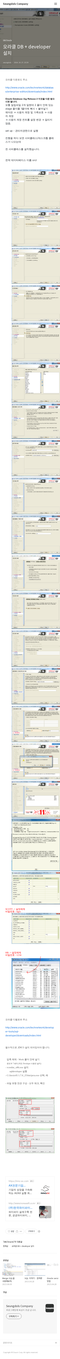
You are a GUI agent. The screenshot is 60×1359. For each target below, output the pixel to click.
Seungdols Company (15, 4)
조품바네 (7, 1352)
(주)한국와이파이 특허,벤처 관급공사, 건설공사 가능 (19, 1208)
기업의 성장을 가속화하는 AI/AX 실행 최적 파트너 (20, 1191)
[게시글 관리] (21, 1231)
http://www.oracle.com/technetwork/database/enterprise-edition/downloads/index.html (29, 89)
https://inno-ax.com (18, 1181)
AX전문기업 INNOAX (16, 1185)
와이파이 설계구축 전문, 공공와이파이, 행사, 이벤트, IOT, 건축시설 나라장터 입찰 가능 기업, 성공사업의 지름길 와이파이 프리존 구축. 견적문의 (21, 1213)
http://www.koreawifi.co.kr (22, 1203)
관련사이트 (7, 1342)
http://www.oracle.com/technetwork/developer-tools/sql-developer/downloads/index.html (29, 1031)
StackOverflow (10, 1347)
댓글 (5, 1292)
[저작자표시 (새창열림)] (39, 1231)
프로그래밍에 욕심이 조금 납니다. (21, 1309)
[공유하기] (17, 1231)
